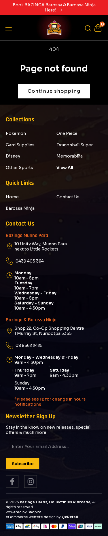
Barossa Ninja (20, 208)
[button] (10, 28)
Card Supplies (20, 144)
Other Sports (19, 167)
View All (64, 167)
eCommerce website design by (33, 517)
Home (12, 196)
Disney (13, 156)
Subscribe (22, 463)
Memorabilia (69, 156)
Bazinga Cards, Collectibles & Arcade (55, 502)
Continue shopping (54, 91)
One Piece (66, 133)
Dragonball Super (74, 144)
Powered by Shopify (23, 512)
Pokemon (16, 133)
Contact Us (67, 196)
